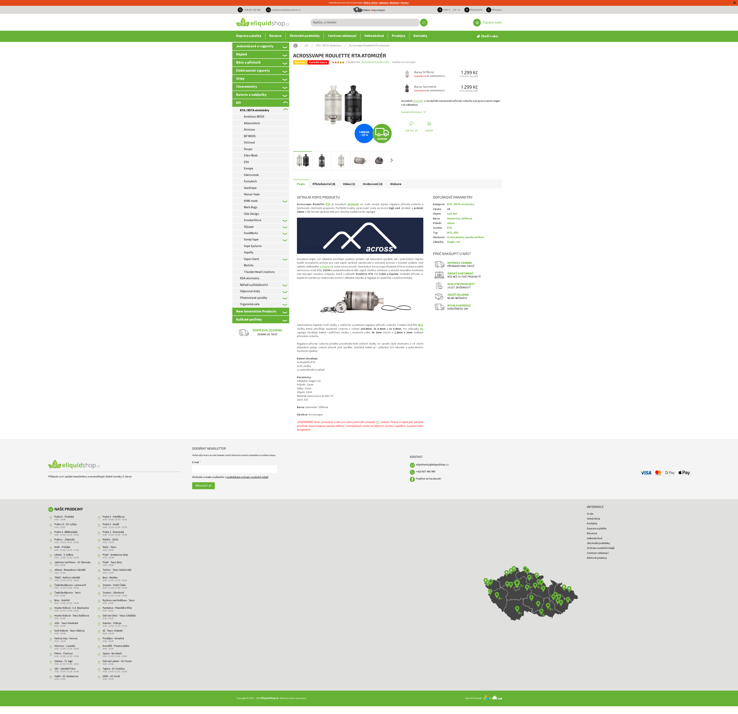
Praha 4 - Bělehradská (65, 532)
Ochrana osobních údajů (601, 548)
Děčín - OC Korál (111, 676)
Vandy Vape (251, 239)
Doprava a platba (596, 529)
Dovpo (248, 149)
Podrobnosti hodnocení (375, 62)
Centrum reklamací (598, 553)
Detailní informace (411, 112)
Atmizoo (249, 129)
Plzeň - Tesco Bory (112, 562)
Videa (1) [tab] (349, 184)
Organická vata (250, 304)
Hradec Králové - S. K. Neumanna (71, 608)
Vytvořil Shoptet (473, 698)
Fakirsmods (251, 175)
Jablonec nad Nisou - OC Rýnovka (72, 562)
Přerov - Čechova (63, 653)
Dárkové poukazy (597, 558)
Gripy (240, 78)
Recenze (592, 533)
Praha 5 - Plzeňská (64, 517)
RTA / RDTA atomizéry (254, 110)
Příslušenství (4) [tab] (324, 184)
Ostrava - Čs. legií (63, 661)
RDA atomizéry (249, 278)
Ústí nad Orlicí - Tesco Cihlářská (119, 615)
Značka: (403, 62)
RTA (327, 204)
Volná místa (593, 519)
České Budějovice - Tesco (67, 592)
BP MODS (250, 136)
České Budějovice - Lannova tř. (70, 585)
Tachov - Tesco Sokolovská (117, 570)
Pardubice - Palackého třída (117, 608)
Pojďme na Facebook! (428, 479)
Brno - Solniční (62, 600)
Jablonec (384, 2)
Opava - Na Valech (112, 653)
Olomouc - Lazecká (64, 646)
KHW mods (251, 201)
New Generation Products (256, 311)
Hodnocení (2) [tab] (373, 184)
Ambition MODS (254, 117)
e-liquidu (325, 267)
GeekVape (250, 188)
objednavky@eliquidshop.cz (432, 465)
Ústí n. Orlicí (371, 2)
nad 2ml (452, 214)
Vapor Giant (251, 259)
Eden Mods (251, 155)
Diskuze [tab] (395, 184)
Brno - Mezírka (110, 577)
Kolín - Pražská (62, 547)
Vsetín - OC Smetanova (66, 676)
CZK (454, 10)
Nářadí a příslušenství (254, 285)
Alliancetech (252, 123)
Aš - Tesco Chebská (113, 630)
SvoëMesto (251, 233)
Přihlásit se (203, 485)
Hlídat (429, 131)
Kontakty (592, 524)
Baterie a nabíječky (251, 94)
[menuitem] (248, 36)
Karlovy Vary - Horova (65, 638)
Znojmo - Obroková (113, 592)
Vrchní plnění (455, 237)
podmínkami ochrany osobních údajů (247, 477)
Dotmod (249, 142)
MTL (420, 325)
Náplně (241, 54)
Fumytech (250, 181)
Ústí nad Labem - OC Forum (117, 661)
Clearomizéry (246, 86)
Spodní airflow (474, 237)
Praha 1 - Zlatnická (64, 539)
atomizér (418, 101)
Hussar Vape (252, 194)
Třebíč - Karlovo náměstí (67, 577)
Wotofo (249, 265)
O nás (590, 514)
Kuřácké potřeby (249, 319)
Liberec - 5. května (63, 555)
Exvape (248, 168)
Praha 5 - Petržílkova (114, 517)
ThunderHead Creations (259, 272)
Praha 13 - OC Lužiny (65, 524)
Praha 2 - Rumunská (113, 532)
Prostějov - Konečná (113, 638)
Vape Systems (253, 246)
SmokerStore (252, 220)
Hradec (405, 2)
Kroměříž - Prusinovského (116, 646)
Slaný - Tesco (109, 547)
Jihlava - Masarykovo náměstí (69, 570)
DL (421, 329)
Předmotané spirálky (253, 298)
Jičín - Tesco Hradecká (66, 623)
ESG (246, 162)
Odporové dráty (250, 291)
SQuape (249, 227)
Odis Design (251, 214)
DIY (238, 102)
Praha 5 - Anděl (111, 524)
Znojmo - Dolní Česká (114, 585)
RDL (456, 233)
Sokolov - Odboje (112, 623)
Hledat (424, 22)
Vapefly (248, 252)
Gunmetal (453, 219)
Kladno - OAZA (110, 539)
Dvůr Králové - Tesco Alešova (69, 630)
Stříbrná (466, 219)
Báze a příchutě (248, 62)
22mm (450, 223)
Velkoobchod (594, 538)
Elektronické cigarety (253, 70)
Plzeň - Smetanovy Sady (115, 555)
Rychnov (394, 2)
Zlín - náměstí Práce (64, 669)
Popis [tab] (301, 184)
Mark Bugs (250, 207)
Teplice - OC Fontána (114, 669)
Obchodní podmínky (598, 543)
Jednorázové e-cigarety (254, 46)
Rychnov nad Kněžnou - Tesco (119, 600)
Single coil (453, 242)
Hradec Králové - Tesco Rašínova (71, 615)
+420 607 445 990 (425, 472)
